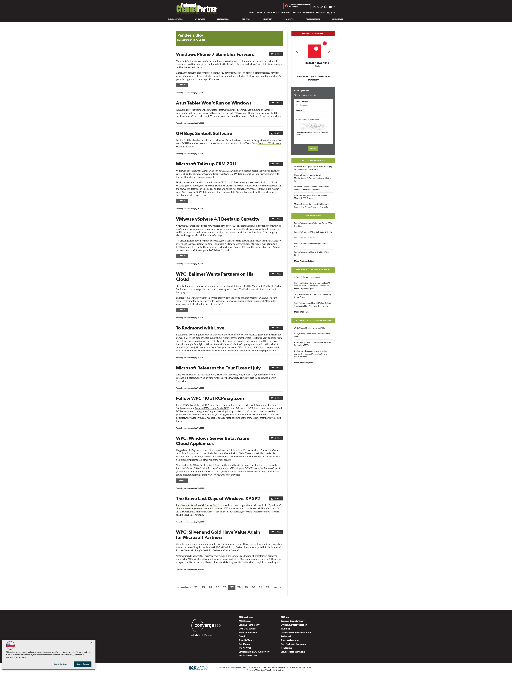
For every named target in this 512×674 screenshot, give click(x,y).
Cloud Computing (175, 19)
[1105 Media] (201, 635)
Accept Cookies (83, 664)
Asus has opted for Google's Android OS (241, 116)
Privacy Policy (314, 119)
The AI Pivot (245, 648)
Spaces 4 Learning (290, 640)
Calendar (260, 13)
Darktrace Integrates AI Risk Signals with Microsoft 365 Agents (311, 197)
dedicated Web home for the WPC (212, 408)
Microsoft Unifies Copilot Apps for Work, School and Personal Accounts (311, 188)
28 (239, 587)
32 (267, 587)
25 (217, 587)
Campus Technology (249, 625)
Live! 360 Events (247, 629)
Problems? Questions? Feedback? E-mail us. (265, 670)
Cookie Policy (266, 668)
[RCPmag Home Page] (197, 9)
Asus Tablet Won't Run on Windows (213, 103)
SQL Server (289, 19)
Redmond (286, 636)
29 (246, 587)
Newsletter (308, 13)
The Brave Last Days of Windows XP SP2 (218, 499)
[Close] (91, 643)
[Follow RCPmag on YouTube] (330, 7)
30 (253, 587)
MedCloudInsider (248, 633)
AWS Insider (245, 621)
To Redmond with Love (200, 328)
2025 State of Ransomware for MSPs (309, 328)
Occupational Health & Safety (296, 633)
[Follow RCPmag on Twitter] (318, 7)
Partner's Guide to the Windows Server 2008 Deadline (313, 224)
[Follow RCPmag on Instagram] (325, 7)
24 (210, 587)
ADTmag (285, 617)
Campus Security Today (293, 621)
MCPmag (285, 629)
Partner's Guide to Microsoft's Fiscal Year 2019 (311, 254)
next (329, 51)
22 (196, 587)
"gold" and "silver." (232, 559)
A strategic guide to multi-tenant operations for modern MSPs (313, 344)
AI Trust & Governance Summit (307, 277)
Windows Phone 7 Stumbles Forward (215, 54)
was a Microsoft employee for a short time (200, 338)
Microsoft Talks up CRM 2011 (206, 164)
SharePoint (267, 19)
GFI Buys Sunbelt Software (204, 134)
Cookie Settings (60, 664)
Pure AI (242, 636)
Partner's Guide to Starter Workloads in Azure (311, 245)
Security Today (246, 640)
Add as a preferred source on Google (299, 5)
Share (278, 54)
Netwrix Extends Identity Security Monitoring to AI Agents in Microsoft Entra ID (312, 178)
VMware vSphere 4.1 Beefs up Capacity (217, 219)
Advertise (320, 13)
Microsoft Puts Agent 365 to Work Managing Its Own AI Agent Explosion (313, 168)
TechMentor (245, 644)
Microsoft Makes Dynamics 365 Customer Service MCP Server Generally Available (312, 205)
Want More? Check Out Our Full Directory (313, 78)
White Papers (273, 13)
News (251, 13)
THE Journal (287, 648)
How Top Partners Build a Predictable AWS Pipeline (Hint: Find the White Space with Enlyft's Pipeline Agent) (312, 286)
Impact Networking (313, 63)
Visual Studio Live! (248, 656)
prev (297, 51)
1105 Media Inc (236, 668)
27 (232, 587)
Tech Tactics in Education (293, 644)
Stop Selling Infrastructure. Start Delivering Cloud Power (312, 296)
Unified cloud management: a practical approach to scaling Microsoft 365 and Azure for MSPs (310, 354)
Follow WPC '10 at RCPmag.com (210, 398)
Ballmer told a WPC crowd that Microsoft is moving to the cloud (208, 298)
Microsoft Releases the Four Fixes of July (218, 368)
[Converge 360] (206, 626)
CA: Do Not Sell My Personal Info (299, 668)
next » (277, 587)
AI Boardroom (246, 617)
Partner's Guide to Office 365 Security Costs (313, 232)
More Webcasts (301, 312)
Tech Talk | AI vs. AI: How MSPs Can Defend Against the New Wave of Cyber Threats (312, 304)
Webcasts (285, 13)
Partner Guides (313, 216)
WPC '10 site (270, 415)
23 (203, 587)
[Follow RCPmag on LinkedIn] (314, 7)
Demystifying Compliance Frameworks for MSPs (312, 335)
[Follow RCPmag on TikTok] (321, 7)
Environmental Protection (294, 625)
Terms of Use (280, 668)
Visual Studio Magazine (293, 652)
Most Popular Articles (313, 161)
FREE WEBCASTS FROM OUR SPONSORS (313, 270)
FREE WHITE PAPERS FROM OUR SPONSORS (313, 320)
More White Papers (303, 363)
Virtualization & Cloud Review (254, 652)
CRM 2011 (226, 171)
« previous (184, 587)
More (329, 13)
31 (260, 587)
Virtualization (338, 19)
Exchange (246, 19)
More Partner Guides (304, 261)
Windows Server (313, 19)
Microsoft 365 (223, 19)
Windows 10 (200, 19)
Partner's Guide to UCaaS (305, 238)
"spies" (240, 335)
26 (225, 587)
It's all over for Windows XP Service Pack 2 (197, 505)
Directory (296, 13)
